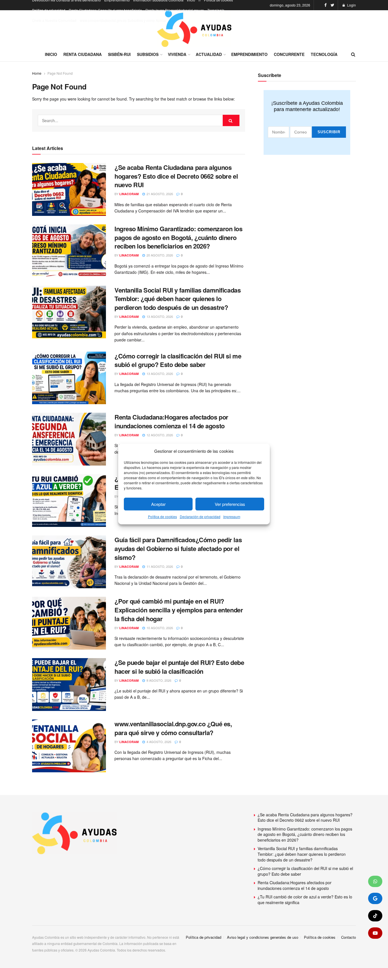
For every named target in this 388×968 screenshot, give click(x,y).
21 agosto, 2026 (159, 193)
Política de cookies (162, 516)
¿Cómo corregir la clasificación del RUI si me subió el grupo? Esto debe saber (177, 360)
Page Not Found (60, 73)
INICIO (51, 54)
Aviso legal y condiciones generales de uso (262, 937)
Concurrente (289, 54)
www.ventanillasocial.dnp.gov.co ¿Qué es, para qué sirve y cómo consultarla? (173, 728)
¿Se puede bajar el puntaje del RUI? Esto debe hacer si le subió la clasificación (179, 667)
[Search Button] (231, 120)
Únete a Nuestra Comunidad (54, 20)
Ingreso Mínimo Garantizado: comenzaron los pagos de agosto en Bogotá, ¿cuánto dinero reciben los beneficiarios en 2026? (178, 237)
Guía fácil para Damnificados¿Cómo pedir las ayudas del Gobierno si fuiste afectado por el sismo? (178, 548)
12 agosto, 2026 (159, 435)
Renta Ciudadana (82, 54)
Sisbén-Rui (119, 54)
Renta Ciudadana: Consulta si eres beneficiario (105, 10)
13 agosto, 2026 (159, 316)
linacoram (129, 194)
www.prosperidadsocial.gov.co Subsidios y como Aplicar (123, 20)
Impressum (231, 516)
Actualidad (209, 54)
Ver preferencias (230, 504)
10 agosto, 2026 (159, 627)
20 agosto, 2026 (159, 255)
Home (36, 73)
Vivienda (177, 54)
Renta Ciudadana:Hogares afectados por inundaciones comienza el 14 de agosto (171, 421)
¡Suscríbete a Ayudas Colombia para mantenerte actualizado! (307, 106)
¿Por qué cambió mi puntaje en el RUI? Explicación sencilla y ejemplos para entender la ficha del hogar (178, 609)
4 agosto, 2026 (158, 741)
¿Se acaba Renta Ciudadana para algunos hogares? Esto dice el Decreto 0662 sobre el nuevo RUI (176, 176)
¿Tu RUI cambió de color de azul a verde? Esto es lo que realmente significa (305, 899)
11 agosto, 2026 (159, 566)
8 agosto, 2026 (158, 680)
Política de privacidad (48, 10)
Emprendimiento (249, 54)
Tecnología (215, 10)
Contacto (348, 937)
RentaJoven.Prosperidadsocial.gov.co (174, 10)
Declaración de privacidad (200, 516)
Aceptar (158, 504)
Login (351, 5)
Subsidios (147, 54)
